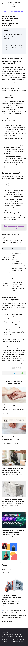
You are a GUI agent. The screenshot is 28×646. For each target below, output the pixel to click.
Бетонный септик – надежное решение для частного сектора (13, 500)
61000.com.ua (14, 3)
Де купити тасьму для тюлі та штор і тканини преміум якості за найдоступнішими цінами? (13, 437)
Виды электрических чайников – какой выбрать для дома (13, 469)
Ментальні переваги (15, 47)
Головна (4, 11)
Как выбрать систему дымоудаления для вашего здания (11, 597)
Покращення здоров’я (16, 45)
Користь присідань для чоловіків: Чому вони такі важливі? (13, 36)
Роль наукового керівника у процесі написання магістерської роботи (13, 564)
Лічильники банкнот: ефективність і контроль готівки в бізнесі (14, 616)
